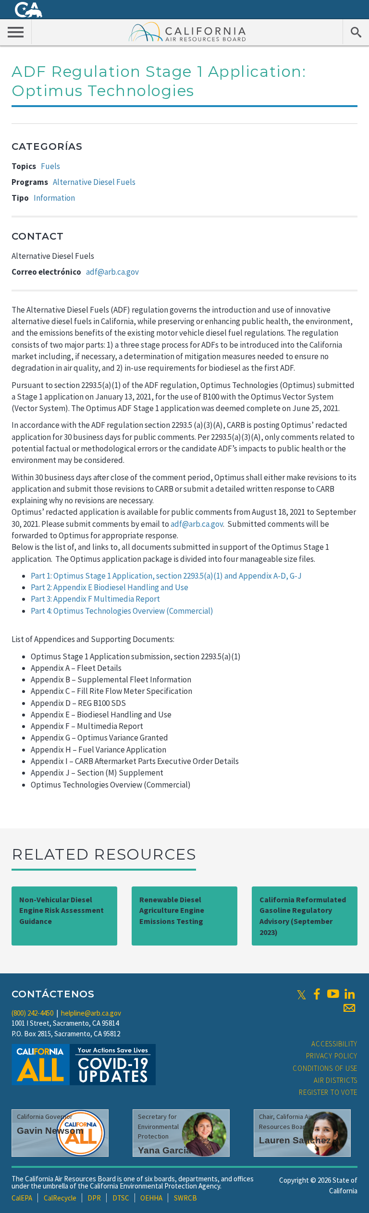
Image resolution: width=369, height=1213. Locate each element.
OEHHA (151, 1197)
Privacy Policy (332, 1055)
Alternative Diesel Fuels (94, 182)
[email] (349, 1008)
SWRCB (185, 1197)
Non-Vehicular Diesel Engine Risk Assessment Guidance (61, 910)
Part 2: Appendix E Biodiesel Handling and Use (109, 587)
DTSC (120, 1197)
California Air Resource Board (187, 31)
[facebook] (316, 994)
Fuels (50, 166)
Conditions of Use (325, 1068)
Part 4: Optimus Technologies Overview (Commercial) (122, 611)
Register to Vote (328, 1092)
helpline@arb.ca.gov (91, 1013)
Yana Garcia (164, 1150)
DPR (94, 1197)
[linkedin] (349, 994)
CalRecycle (60, 1197)
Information (54, 198)
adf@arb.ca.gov (112, 272)
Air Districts (335, 1080)
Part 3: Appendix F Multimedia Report (95, 599)
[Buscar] (356, 31)
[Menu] (16, 31)
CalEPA (22, 1197)
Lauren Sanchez (295, 1140)
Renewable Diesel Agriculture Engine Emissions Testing (171, 910)
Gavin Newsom (50, 1131)
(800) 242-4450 (32, 1013)
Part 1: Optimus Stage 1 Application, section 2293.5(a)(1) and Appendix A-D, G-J (166, 575)
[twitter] (301, 994)
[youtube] (333, 994)
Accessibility (334, 1043)
